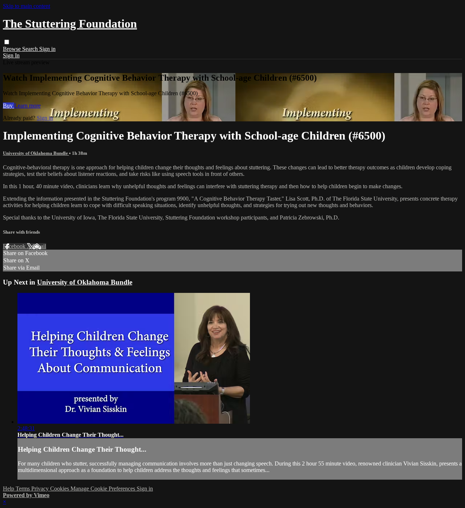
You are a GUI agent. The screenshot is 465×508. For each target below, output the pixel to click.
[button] (6, 42)
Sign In (11, 55)
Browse (12, 49)
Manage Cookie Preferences (103, 488)
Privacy (40, 488)
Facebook (15, 246)
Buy (8, 105)
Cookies (60, 488)
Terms (23, 488)
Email (39, 246)
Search (30, 49)
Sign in (47, 49)
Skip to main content (26, 6)
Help (9, 488)
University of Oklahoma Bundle (36, 153)
